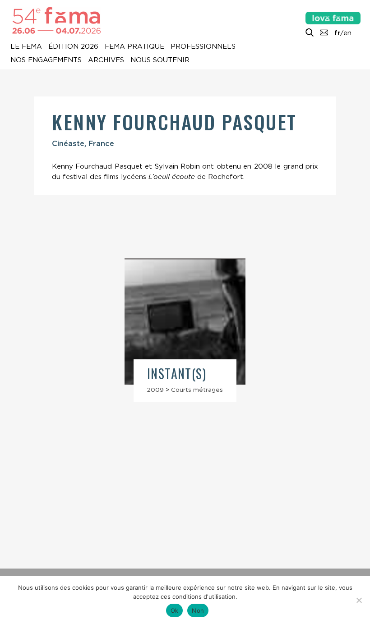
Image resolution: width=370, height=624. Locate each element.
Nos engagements (46, 60)
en (347, 33)
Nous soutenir (160, 60)
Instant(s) (176, 373)
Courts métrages (197, 389)
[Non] (358, 600)
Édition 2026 (73, 47)
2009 (155, 389)
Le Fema (26, 47)
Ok (175, 610)
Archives (106, 60)
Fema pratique (134, 47)
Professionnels (203, 47)
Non (198, 610)
